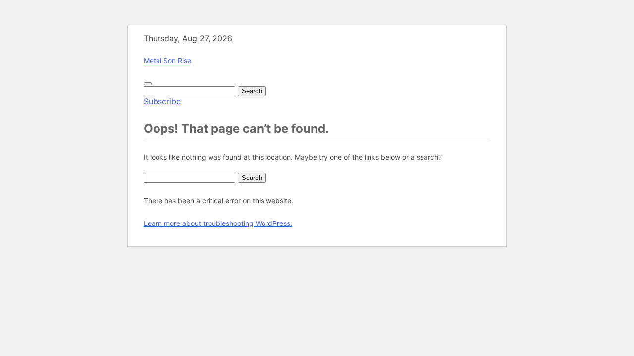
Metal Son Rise (167, 60)
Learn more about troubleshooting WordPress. (218, 223)
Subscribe (162, 101)
